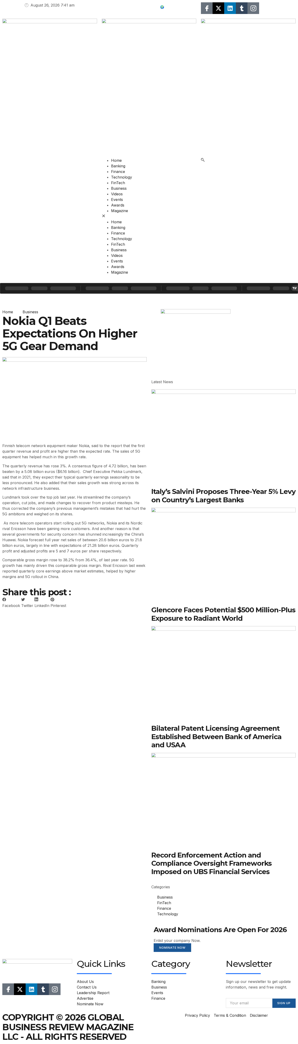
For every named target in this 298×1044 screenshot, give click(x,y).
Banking (118, 166)
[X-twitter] (218, 8)
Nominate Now (172, 947)
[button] (149, 216)
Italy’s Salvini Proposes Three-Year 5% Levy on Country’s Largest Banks (223, 495)
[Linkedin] (230, 8)
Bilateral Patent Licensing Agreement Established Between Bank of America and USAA (216, 736)
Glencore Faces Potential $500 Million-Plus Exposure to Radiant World (223, 614)
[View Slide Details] (195, 312)
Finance (118, 171)
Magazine (119, 210)
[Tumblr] (241, 8)
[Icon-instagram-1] (253, 8)
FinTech (118, 182)
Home (116, 160)
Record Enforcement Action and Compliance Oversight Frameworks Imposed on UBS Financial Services (211, 863)
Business (119, 188)
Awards (117, 205)
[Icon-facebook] (207, 8)
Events (117, 199)
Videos (117, 194)
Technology (121, 177)
